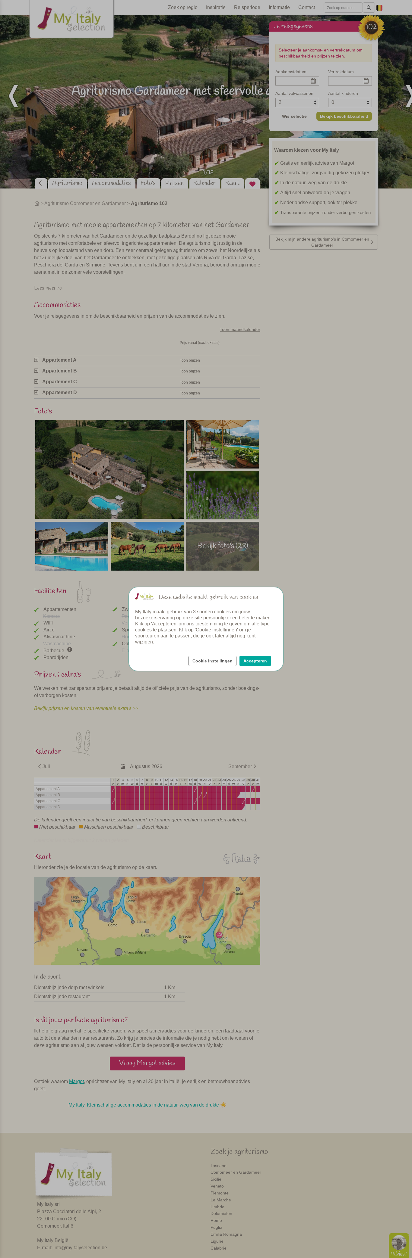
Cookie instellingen (212, 661)
